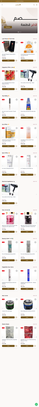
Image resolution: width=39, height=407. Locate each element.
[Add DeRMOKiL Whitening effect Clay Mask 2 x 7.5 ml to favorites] (17, 328)
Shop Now (8, 27)
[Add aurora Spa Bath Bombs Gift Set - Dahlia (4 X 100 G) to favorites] (17, 71)
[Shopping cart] (36, 404)
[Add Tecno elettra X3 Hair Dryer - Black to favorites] (35, 71)
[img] (9, 47)
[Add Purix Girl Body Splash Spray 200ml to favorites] (17, 242)
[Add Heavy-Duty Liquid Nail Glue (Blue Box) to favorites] (35, 100)
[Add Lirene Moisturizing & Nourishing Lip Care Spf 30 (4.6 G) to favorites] (35, 43)
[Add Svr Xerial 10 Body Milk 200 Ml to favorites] (17, 157)
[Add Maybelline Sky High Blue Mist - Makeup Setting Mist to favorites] (35, 271)
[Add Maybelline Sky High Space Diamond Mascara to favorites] (17, 271)
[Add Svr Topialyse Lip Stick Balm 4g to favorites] (35, 157)
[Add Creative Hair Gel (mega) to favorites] (17, 299)
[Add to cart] (16, 61)
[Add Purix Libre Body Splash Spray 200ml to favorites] (35, 242)
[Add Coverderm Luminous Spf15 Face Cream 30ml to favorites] (35, 128)
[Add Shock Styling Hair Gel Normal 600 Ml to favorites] (35, 299)
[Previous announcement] (1, 1)
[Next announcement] (37, 1)
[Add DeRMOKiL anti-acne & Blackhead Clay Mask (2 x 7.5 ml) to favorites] (35, 328)
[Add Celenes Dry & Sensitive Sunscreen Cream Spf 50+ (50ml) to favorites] (17, 128)
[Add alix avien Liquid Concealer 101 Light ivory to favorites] (17, 100)
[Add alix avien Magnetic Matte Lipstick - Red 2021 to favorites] (17, 43)
